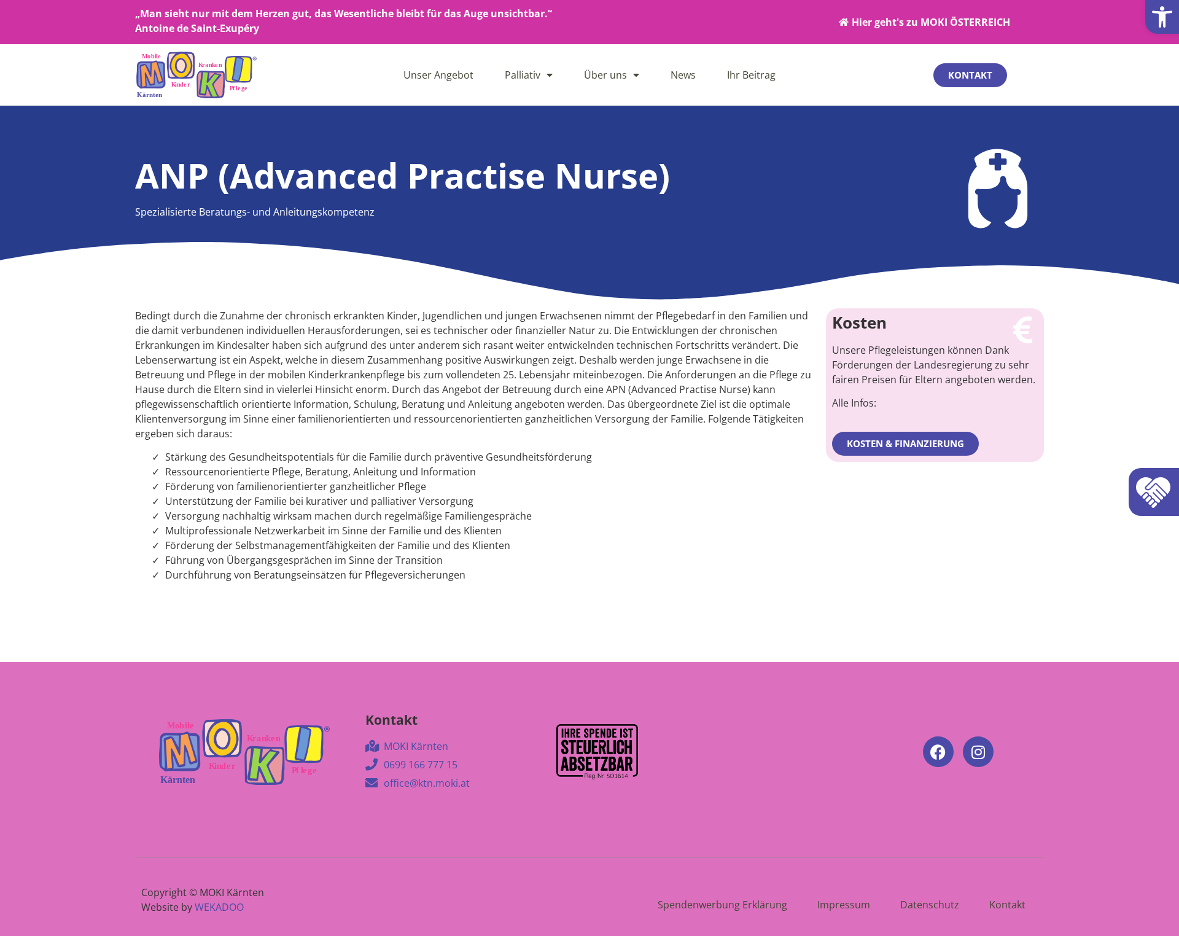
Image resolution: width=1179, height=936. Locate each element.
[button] (1162, 17)
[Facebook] (938, 751)
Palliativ (522, 75)
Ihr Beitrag (751, 75)
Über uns (605, 75)
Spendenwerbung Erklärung (722, 904)
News (683, 75)
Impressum (843, 904)
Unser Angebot (438, 75)
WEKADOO (219, 907)
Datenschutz (929, 904)
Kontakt (1007, 904)
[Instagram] (978, 751)
